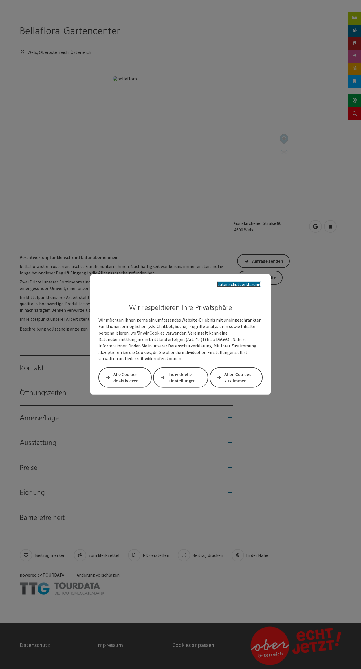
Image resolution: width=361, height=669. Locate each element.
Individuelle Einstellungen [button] (182, 377)
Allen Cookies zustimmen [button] (237, 377)
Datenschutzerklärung (239, 284)
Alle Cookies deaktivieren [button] (126, 377)
